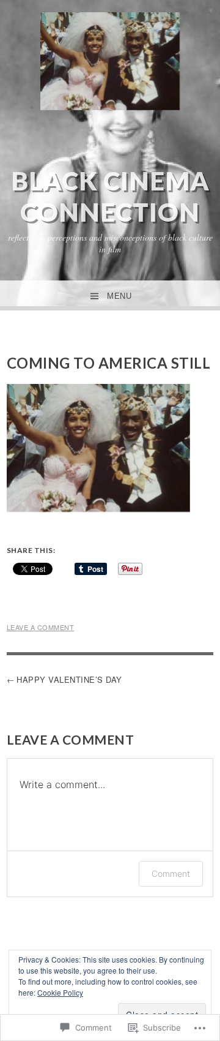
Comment (171, 873)
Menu (119, 296)
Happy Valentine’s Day (69, 679)
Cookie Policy (60, 992)
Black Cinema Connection (110, 196)
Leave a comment (41, 627)
